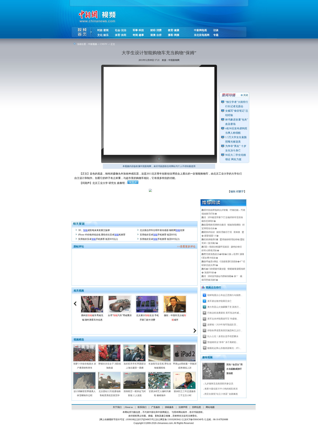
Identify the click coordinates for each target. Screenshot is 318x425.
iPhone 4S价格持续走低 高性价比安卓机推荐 (101, 234)
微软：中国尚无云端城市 (175, 317)
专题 (215, 35)
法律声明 (183, 407)
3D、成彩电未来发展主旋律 (94, 230)
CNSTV (103, 44)
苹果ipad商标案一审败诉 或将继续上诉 (185, 365)
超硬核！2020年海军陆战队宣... (222, 324)
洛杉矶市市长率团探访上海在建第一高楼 (135, 365)
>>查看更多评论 (186, 246)
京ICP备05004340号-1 (195, 419)
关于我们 (117, 407)
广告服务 (155, 407)
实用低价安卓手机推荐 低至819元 (158, 234)
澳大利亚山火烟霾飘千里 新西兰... (224, 307)
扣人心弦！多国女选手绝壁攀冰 (222, 336)
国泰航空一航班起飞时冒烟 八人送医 (135, 393)
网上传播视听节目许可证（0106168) (117, 419)
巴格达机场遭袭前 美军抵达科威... (224, 313)
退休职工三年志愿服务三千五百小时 (185, 393)
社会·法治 (120, 30)
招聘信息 (196, 407)
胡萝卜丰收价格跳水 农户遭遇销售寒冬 (84, 365)
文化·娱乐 (103, 35)
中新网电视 (200, 30)
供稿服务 (169, 407)
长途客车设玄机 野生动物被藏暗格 (160, 365)
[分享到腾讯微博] (180, 193)
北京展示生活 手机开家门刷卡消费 (147, 317)
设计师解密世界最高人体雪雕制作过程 (85, 393)
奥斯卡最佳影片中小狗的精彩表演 (221, 388)
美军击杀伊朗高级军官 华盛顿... (222, 318)
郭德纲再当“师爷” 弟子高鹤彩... (222, 342)
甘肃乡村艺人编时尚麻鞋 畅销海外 (160, 393)
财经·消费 (156, 30)
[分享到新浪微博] (169, 193)
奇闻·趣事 (138, 35)
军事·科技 (138, 30)
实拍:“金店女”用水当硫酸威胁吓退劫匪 (234, 369)
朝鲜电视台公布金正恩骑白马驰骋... (224, 295)
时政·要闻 (103, 30)
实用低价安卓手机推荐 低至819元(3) (159, 239)
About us (129, 407)
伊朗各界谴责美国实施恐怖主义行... (224, 330)
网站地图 (210, 407)
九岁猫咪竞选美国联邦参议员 (218, 383)
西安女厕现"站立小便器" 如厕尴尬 (221, 394)
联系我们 (142, 407)
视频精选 (79, 339)
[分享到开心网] (191, 193)
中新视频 (92, 44)
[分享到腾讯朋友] (185, 193)
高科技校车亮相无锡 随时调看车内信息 (92, 317)
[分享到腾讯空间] (174, 193)
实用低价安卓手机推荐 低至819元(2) (98, 239)
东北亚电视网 (201, 35)
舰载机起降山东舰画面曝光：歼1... (224, 348)
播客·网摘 (173, 35)
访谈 (215, 30)
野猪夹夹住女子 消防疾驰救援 (109, 365)
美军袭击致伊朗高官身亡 (219, 301)
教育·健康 (173, 30)
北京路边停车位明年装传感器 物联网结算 (162, 230)
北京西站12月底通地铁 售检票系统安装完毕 (110, 393)
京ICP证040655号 (145, 419)
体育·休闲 (120, 35)
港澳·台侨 (156, 35)
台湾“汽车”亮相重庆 (120, 315)
